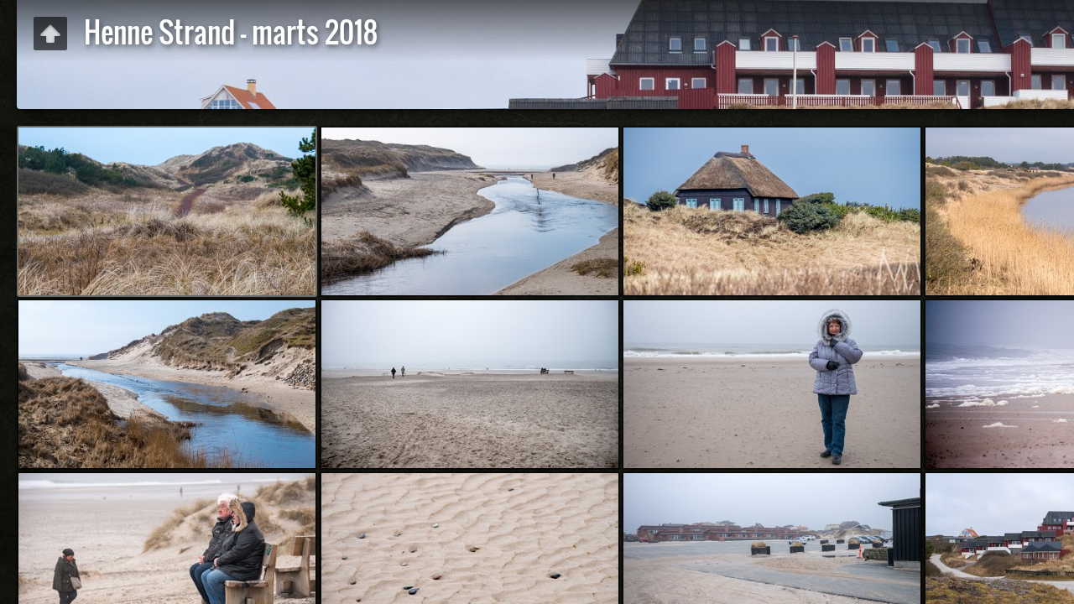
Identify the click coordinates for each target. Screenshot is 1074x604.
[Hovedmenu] (50, 33)
